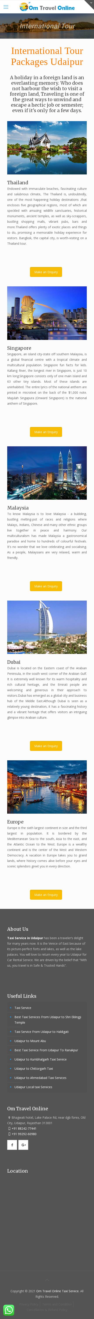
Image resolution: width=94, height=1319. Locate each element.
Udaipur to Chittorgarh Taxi (33, 1068)
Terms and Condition (57, 1304)
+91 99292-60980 (24, 1134)
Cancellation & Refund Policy (47, 1310)
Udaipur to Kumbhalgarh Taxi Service (40, 1059)
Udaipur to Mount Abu (30, 1041)
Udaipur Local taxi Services (33, 1087)
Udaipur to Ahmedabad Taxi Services (40, 1078)
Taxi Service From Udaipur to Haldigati (41, 1032)
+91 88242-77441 (24, 1128)
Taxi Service (22, 1008)
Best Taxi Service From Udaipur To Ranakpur (46, 1050)
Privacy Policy (28, 1304)
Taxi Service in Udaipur (25, 938)
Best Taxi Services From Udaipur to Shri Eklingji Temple (47, 1020)
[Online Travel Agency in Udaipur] (47, 6)
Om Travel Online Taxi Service (57, 1291)
